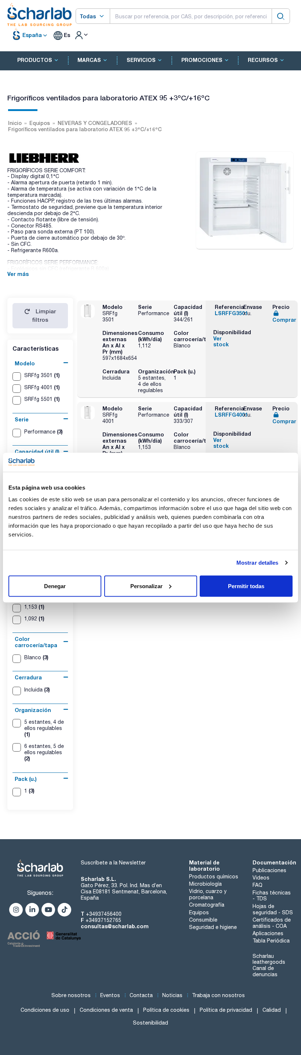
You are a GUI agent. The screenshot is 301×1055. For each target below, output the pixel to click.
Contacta (141, 995)
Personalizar (146, 586)
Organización (33, 710)
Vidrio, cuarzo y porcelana (207, 894)
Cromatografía (206, 905)
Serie (22, 419)
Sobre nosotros (71, 995)
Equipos (199, 912)
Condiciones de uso (45, 1010)
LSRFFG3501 (231, 313)
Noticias (172, 995)
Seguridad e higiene (213, 927)
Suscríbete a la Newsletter (113, 863)
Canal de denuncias (265, 971)
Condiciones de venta (106, 1010)
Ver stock (221, 341)
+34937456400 (104, 914)
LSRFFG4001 (231, 415)
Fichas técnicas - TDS (272, 896)
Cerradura (28, 677)
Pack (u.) (26, 779)
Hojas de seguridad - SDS (273, 909)
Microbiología (205, 884)
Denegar (55, 586)
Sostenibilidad (150, 1023)
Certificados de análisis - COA (272, 923)
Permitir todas (246, 586)
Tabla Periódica (271, 941)
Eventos (110, 995)
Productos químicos (213, 876)
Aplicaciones (268, 933)
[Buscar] (281, 15)
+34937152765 (103, 920)
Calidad (271, 1010)
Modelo (25, 363)
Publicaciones (269, 870)
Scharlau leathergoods (269, 959)
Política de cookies (166, 1010)
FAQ (257, 885)
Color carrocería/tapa (36, 642)
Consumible (203, 920)
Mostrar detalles (257, 563)
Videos (261, 878)
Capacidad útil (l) (37, 452)
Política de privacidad (226, 1010)
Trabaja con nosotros (218, 995)
